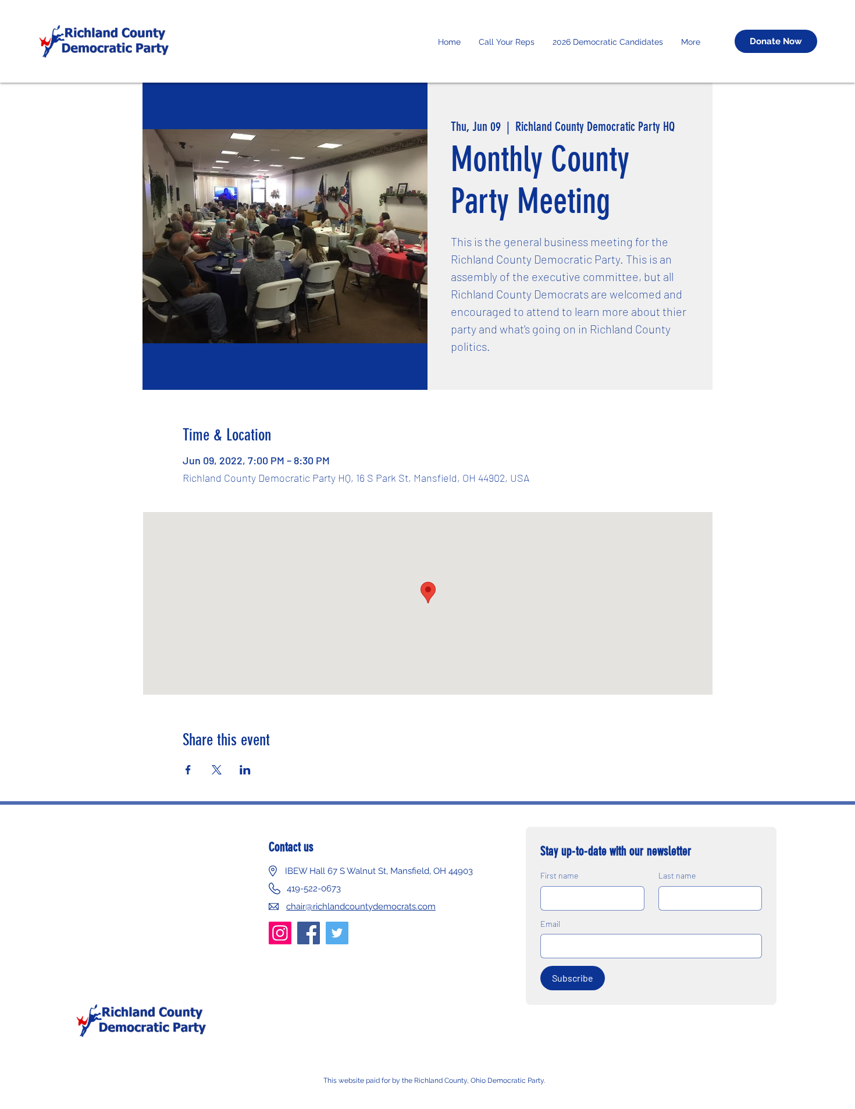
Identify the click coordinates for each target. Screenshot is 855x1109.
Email (550, 924)
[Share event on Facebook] (188, 769)
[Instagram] (280, 933)
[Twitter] (337, 933)
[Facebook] (308, 933)
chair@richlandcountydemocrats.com (361, 906)
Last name (677, 875)
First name (559, 875)
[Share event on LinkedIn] (245, 769)
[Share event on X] (216, 769)
